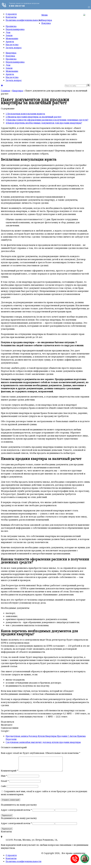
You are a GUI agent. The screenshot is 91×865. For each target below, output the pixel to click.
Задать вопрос (14, 47)
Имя (4, 775)
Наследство (12, 44)
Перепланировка (15, 29)
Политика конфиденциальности (23, 20)
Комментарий (9, 770)
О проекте (11, 14)
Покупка (46, 23)
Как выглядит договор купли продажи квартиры (43, 742)
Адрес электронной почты (16, 809)
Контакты (11, 17)
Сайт (3, 786)
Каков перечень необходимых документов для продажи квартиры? (44, 122)
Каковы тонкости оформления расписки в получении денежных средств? (47, 119)
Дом (8, 32)
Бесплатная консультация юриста (25, 113)
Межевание (12, 38)
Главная (5, 90)
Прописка (11, 26)
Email (5, 781)
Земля (9, 35)
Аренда (10, 41)
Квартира (46, 20)
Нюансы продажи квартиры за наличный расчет (33, 116)
